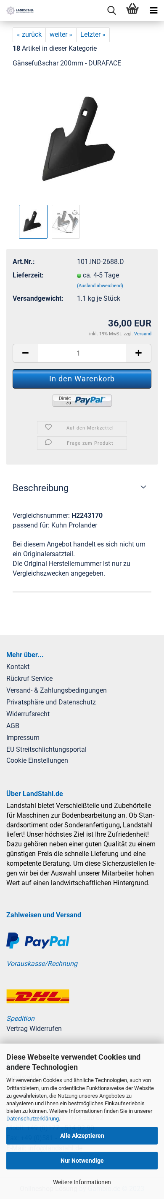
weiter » (61, 34)
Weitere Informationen (82, 1182)
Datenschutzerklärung (32, 1118)
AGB (12, 726)
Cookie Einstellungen (37, 760)
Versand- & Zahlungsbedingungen (56, 690)
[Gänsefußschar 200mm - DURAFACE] (82, 139)
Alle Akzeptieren (82, 1135)
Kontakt (17, 667)
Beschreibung (41, 488)
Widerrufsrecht (28, 714)
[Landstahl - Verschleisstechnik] (17, 10)
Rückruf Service (29, 678)
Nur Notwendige (82, 1160)
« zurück (29, 34)
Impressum (23, 738)
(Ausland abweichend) (100, 285)
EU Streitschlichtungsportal (46, 749)
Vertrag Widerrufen (34, 1029)
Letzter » (93, 34)
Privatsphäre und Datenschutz (51, 702)
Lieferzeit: (28, 275)
